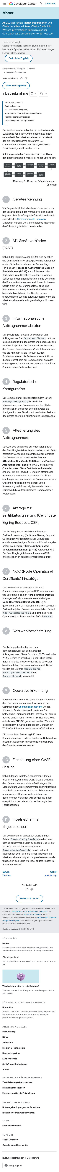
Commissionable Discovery (31, 219)
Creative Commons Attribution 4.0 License (29, 911)
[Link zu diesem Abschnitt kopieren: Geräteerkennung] (45, 199)
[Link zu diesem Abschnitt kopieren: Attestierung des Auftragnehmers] (32, 438)
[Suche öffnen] (41, 3)
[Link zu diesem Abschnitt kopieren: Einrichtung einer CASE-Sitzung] (18, 767)
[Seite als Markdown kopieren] (41, 93)
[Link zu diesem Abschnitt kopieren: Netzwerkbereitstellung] (5, 638)
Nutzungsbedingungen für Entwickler (21, 1107)
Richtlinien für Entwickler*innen (18, 1112)
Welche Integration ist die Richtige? (20, 986)
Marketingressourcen (13, 1087)
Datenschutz (33, 1158)
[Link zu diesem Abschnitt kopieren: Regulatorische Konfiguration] (28, 389)
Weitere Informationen (16, 72)
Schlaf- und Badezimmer (15, 1064)
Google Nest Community (15, 1145)
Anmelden (50, 3)
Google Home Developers (13, 69)
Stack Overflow (10, 1139)
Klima (5, 1037)
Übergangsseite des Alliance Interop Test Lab (27, 33)
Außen (5, 1069)
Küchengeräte (9, 1058)
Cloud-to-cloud (10, 957)
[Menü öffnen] (5, 3)
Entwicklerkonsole (11, 1125)
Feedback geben (16, 85)
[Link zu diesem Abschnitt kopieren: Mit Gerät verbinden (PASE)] (16, 248)
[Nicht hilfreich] (26, 78)
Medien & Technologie (13, 1047)
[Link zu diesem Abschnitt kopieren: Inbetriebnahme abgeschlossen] (30, 827)
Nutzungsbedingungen (13, 1158)
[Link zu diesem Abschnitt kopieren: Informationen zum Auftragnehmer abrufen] (44, 326)
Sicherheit (7, 1042)
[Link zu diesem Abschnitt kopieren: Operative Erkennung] (51, 691)
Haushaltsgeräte (11, 1053)
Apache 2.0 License (32, 914)
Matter (7, 13)
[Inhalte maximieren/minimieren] (22, 102)
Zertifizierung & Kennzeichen (17, 1082)
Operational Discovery (30, 706)
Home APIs (7, 1007)
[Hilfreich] (21, 78)
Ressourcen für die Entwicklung (18, 1093)
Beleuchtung (8, 1031)
